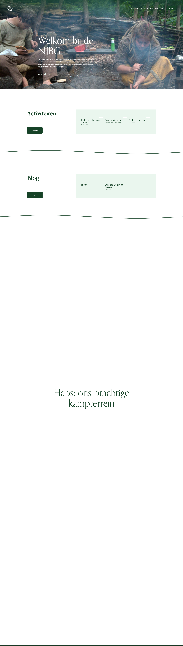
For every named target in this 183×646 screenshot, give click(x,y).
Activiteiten (144, 8)
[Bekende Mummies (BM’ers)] (116, 181)
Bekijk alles (35, 130)
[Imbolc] (92, 181)
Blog (162, 8)
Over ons (127, 8)
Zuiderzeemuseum (137, 120)
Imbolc (84, 184)
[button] (148, 115)
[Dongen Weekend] (116, 117)
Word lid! (171, 8)
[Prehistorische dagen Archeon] (92, 117)
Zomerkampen (135, 8)
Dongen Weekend (113, 120)
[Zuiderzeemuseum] (140, 117)
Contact (157, 8)
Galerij (151, 8)
